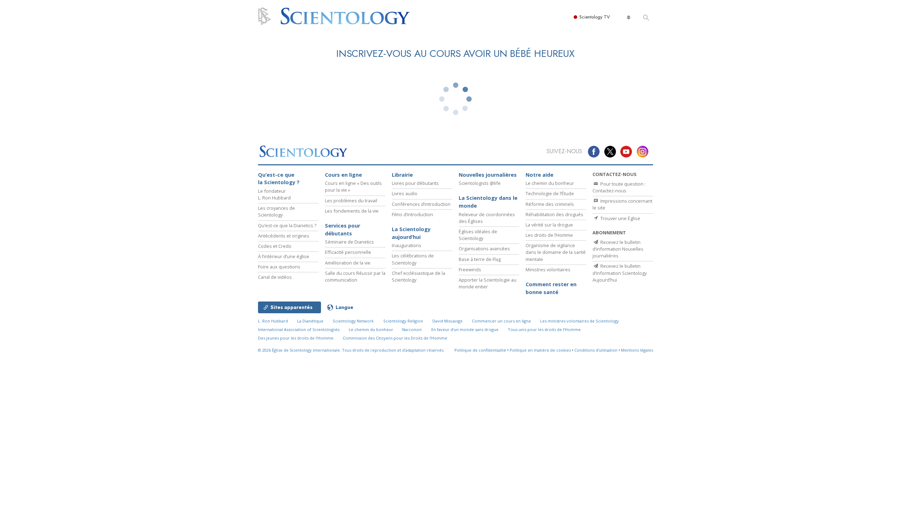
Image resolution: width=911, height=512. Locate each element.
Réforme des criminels (550, 204)
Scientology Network (353, 321)
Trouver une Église (619, 218)
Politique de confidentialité (480, 350)
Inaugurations (406, 245)
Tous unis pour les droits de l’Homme (544, 329)
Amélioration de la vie (347, 263)
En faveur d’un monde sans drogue (465, 329)
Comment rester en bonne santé (551, 288)
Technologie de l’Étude (550, 193)
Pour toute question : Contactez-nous (619, 187)
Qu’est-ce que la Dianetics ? (287, 225)
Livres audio (404, 193)
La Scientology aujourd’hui (411, 233)
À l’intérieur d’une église (283, 256)
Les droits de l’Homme (549, 235)
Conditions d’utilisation (595, 350)
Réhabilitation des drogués (554, 214)
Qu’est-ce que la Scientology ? (279, 178)
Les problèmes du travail (351, 200)
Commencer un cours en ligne (501, 321)
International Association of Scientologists (298, 329)
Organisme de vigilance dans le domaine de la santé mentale (556, 252)
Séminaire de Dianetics (349, 242)
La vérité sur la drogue (549, 225)
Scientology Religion (403, 321)
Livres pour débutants (415, 183)
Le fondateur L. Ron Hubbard (274, 194)
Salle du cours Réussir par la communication (355, 276)
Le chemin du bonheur (550, 183)
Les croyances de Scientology (276, 211)
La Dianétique (310, 321)
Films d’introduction (412, 214)
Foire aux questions (279, 266)
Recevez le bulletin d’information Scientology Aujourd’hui (620, 273)
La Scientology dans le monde (488, 201)
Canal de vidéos (275, 277)
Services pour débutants (342, 229)
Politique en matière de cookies (540, 350)
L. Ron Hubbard (273, 321)
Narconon (412, 329)
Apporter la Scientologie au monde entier (487, 283)
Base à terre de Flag (480, 259)
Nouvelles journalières (488, 174)
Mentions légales (637, 350)
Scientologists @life (480, 183)
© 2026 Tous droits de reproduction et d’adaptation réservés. (351, 350)
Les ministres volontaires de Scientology (579, 321)
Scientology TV (594, 17)
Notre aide (539, 174)
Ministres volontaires (548, 269)
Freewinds (470, 269)
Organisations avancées (484, 248)
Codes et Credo (274, 246)
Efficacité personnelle (348, 252)
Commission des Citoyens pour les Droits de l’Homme (395, 338)
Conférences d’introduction (421, 204)
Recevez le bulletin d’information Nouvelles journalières (618, 249)
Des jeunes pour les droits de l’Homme (295, 338)
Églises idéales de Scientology (478, 234)
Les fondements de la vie (352, 211)
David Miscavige (447, 321)
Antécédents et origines (283, 236)
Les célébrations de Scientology (413, 259)
